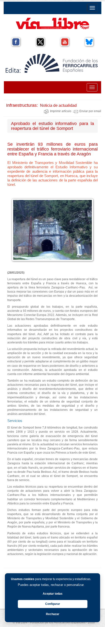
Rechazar (52, 614)
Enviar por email (90, 111)
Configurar (52, 604)
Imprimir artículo (60, 111)
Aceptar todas (53, 593)
